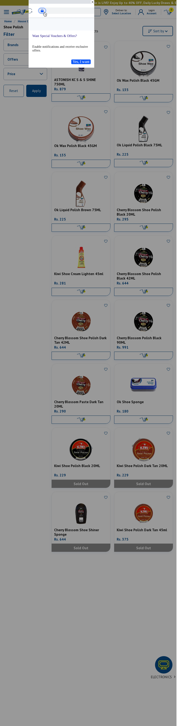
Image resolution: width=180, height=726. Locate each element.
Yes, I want (81, 62)
